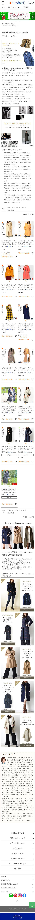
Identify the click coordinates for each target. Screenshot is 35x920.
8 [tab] (22, 21)
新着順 (9, 207)
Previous (2, 17)
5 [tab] (18, 21)
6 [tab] (19, 21)
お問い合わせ (18, 848)
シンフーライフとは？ (17, 864)
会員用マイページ (17, 858)
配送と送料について (17, 838)
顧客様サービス (17, 853)
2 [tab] (14, 21)
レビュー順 (15, 207)
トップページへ (5, 891)
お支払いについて (17, 833)
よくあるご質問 (5, 880)
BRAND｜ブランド (10, 24)
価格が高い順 (10, 210)
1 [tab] (13, 21)
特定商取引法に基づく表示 (8, 888)
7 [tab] (20, 21)
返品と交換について (17, 843)
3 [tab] (15, 21)
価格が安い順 (22, 207)
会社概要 (17, 869)
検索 (29, 2)
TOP (3, 24)
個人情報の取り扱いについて (9, 884)
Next (33, 17)
